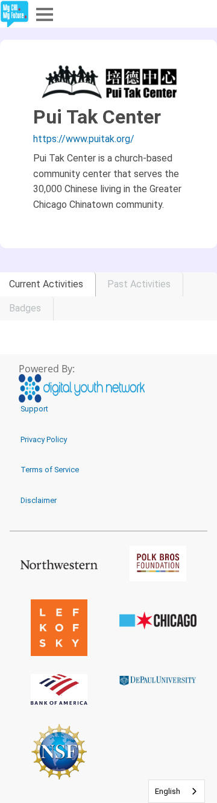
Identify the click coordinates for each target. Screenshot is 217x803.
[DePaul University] (158, 680)
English (167, 791)
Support (34, 408)
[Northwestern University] (59, 564)
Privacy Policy (43, 439)
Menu (43, 13)
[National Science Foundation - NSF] (59, 751)
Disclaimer (38, 500)
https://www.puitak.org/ (83, 139)
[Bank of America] (59, 689)
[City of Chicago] (158, 620)
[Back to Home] (14, 14)
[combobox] (176, 791)
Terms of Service (49, 469)
